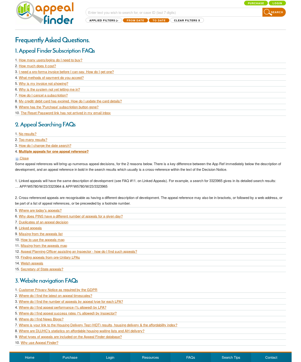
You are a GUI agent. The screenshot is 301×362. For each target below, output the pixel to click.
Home (29, 357)
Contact (271, 357)
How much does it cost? (37, 65)
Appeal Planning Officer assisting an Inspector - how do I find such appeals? (79, 251)
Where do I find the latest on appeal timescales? (55, 295)
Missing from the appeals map (44, 245)
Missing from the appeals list (41, 233)
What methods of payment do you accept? (51, 77)
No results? (27, 133)
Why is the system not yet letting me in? (49, 89)
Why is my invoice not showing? (43, 83)
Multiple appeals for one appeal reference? (54, 151)
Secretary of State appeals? (42, 268)
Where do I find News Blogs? (41, 318)
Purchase (256, 3)
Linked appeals (30, 227)
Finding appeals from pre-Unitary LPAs (50, 257)
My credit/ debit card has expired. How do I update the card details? (70, 100)
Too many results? (33, 139)
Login (277, 3)
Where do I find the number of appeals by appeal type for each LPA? (71, 301)
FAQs (190, 357)
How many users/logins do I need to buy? (50, 59)
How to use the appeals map (42, 239)
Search (277, 12)
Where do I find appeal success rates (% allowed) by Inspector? (68, 313)
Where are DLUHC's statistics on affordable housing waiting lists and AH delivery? (81, 330)
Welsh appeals (32, 263)
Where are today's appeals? (40, 210)
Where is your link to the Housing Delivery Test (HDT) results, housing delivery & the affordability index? (98, 324)
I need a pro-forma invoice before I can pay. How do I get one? (66, 71)
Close (24, 158)
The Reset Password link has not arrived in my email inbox (66, 112)
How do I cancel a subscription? (43, 95)
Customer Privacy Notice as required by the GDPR (58, 289)
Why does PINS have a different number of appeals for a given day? (71, 216)
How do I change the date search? (45, 145)
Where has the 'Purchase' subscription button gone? (59, 106)
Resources (150, 357)
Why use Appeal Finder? (39, 342)
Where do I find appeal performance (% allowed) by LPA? (62, 307)
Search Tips (231, 357)
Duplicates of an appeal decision (43, 221)
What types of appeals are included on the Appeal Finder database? (70, 336)
